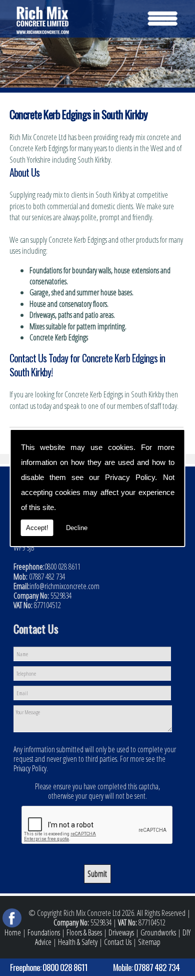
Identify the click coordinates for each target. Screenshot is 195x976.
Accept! (37, 528)
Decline (77, 528)
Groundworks (158, 932)
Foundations (44, 932)
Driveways (121, 932)
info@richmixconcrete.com (65, 586)
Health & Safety (78, 941)
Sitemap (149, 941)
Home (12, 932)
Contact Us (118, 941)
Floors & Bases (84, 932)
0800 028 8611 (65, 966)
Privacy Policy (130, 477)
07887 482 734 (157, 966)
